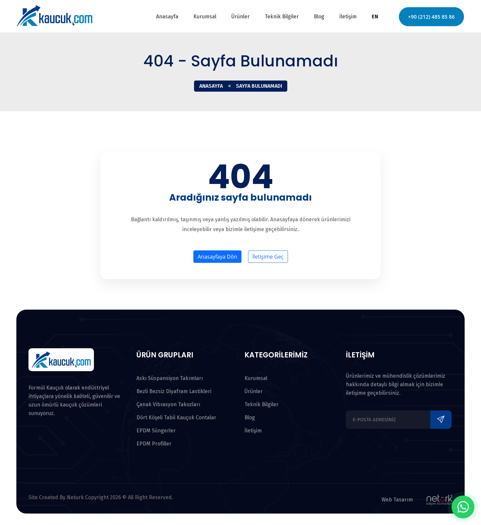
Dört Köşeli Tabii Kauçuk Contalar (176, 417)
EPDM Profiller (153, 444)
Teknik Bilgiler (282, 16)
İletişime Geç (268, 256)
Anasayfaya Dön (217, 256)
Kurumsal (204, 16)
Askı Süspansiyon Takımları (169, 378)
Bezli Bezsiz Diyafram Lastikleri (173, 391)
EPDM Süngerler (156, 430)
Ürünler (240, 16)
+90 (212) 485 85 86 (431, 16)
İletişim (348, 16)
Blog (319, 16)
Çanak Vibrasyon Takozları (168, 404)
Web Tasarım (397, 500)
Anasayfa (167, 16)
